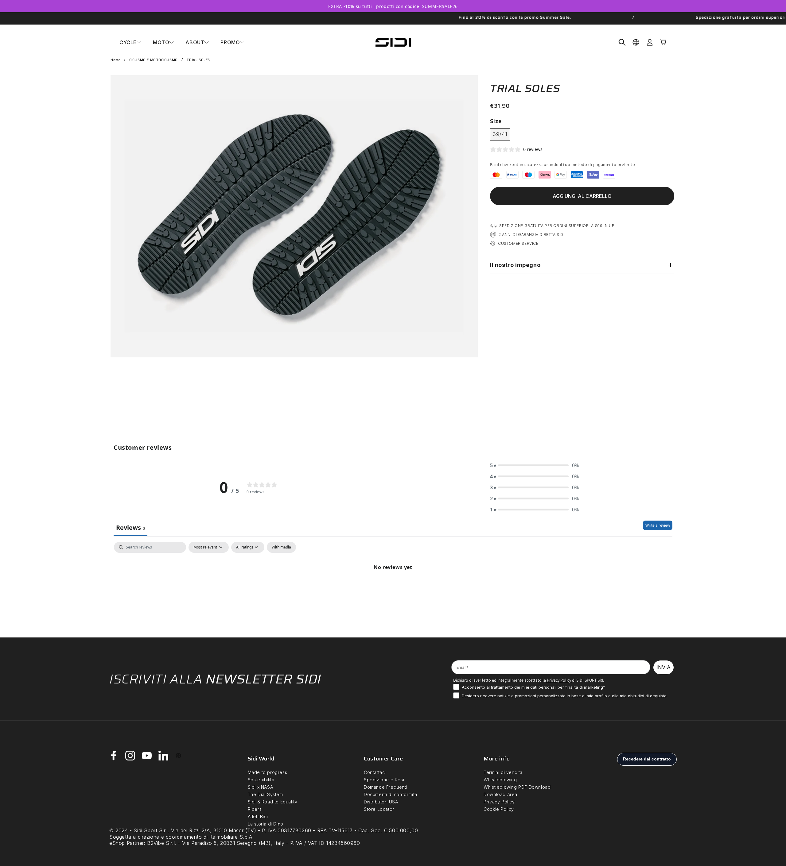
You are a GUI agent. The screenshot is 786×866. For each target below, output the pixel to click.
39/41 (500, 134)
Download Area (500, 794)
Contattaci (375, 772)
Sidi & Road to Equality (273, 801)
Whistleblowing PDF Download (517, 787)
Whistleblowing (500, 779)
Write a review (657, 525)
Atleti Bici (258, 816)
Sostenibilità (261, 779)
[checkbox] (281, 547)
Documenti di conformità (390, 794)
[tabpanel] (393, 587)
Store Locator (379, 809)
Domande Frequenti (385, 787)
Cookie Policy (499, 809)
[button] (130, 42)
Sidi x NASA (260, 787)
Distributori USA (381, 801)
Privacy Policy (558, 680)
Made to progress (267, 772)
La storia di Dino (265, 823)
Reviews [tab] (130, 527)
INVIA (663, 667)
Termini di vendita (503, 772)
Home (115, 60)
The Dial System (265, 794)
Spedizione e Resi (384, 779)
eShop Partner (126, 843)
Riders (255, 809)
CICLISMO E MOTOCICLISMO (153, 60)
